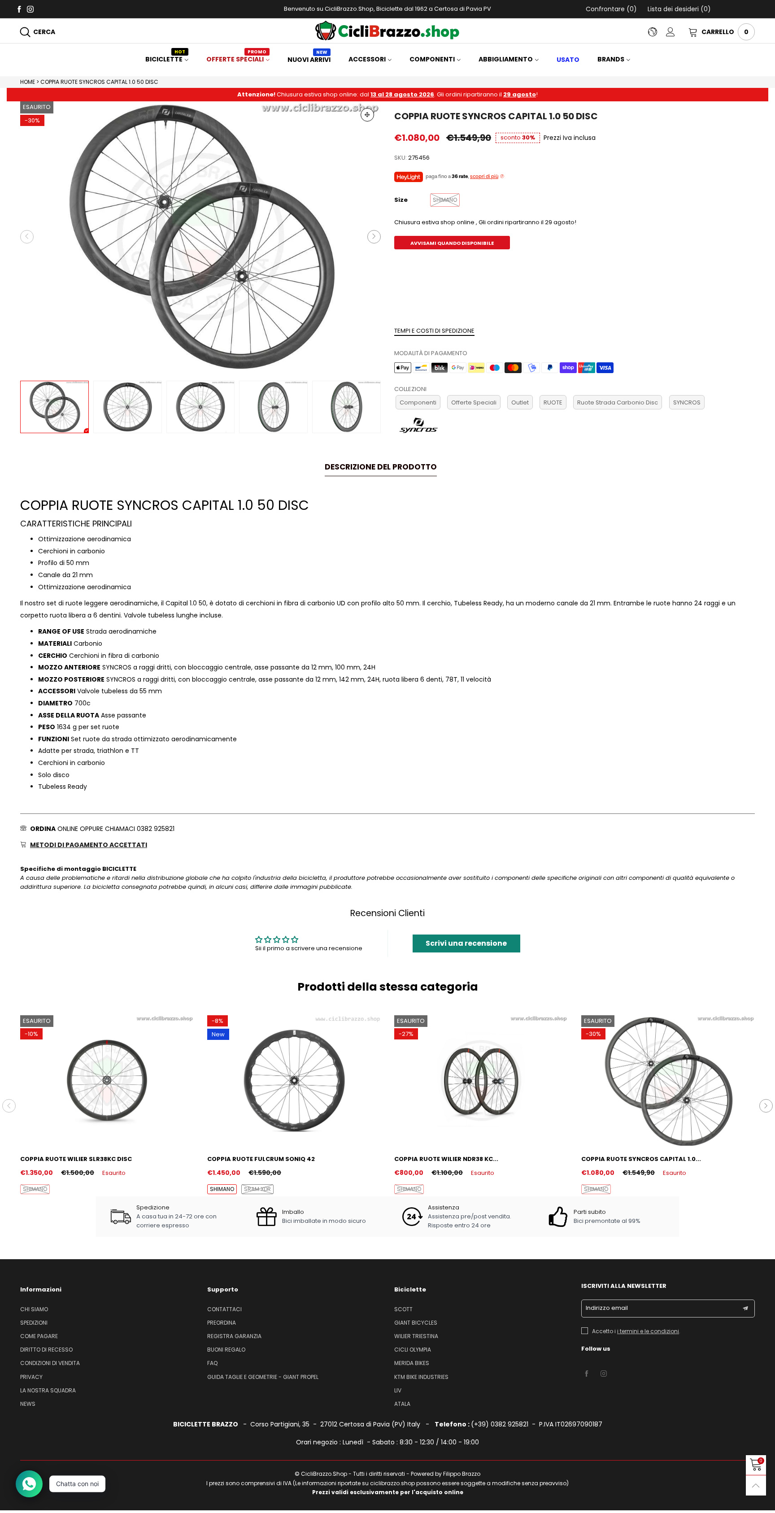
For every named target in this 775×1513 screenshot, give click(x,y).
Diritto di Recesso (46, 1349)
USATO (568, 59)
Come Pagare (39, 1336)
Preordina (221, 1322)
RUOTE (553, 402)
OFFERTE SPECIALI (236, 59)
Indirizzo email (607, 1308)
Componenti (418, 402)
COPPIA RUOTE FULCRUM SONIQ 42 (261, 1159)
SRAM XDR (257, 1189)
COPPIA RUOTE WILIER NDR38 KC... (446, 1159)
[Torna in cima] (756, 1485)
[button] (27, 236)
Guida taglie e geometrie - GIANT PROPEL (262, 1377)
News (27, 1404)
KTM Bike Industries (421, 1377)
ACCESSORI (367, 59)
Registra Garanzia (234, 1336)
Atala (402, 1404)
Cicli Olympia (412, 1349)
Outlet (520, 402)
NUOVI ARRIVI (309, 59)
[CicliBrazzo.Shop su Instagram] (603, 1374)
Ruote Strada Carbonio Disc (617, 402)
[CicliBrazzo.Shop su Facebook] (586, 1374)
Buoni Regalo (226, 1349)
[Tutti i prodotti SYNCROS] (418, 425)
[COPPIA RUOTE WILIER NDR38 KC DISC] (481, 1080)
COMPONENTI (432, 59)
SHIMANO (35, 1189)
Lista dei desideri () (678, 8)
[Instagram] (30, 8)
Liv (397, 1390)
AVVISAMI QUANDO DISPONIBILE (452, 243)
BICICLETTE (165, 59)
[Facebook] (19, 8)
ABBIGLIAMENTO (506, 59)
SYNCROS (687, 402)
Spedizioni (34, 1322)
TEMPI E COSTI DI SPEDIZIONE (434, 330)
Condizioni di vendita (50, 1363)
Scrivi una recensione (466, 943)
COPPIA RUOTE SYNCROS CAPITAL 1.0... (641, 1159)
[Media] (367, 115)
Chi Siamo (34, 1309)
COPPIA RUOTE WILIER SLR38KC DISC (76, 1159)
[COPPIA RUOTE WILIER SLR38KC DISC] (107, 1080)
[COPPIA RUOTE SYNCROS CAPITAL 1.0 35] (668, 1080)
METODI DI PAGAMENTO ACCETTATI (88, 844)
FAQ (212, 1363)
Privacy (31, 1377)
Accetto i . (636, 1331)
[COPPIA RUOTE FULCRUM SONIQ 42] (294, 1080)
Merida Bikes (411, 1363)
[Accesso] (677, 31)
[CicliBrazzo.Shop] (387, 30)
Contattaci (224, 1309)
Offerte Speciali (473, 402)
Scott (403, 1309)
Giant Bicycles (415, 1322)
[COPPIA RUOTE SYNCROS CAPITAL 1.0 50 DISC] (200, 236)
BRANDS (610, 59)
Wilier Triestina (416, 1336)
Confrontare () (611, 8)
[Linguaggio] (657, 31)
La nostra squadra (48, 1390)
